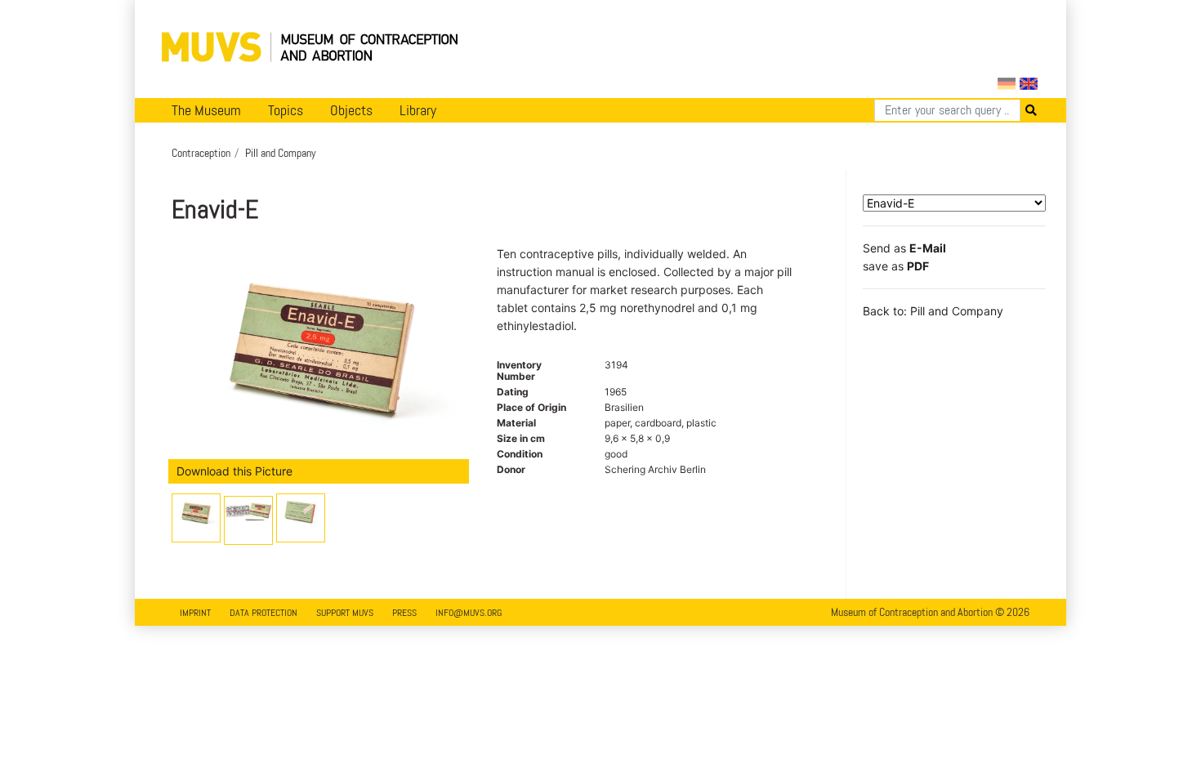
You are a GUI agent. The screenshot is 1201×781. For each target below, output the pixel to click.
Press (404, 612)
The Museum (206, 110)
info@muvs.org (468, 612)
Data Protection (263, 612)
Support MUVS (344, 612)
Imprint (195, 612)
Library (418, 110)
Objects (351, 110)
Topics (285, 110)
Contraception (201, 152)
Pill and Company (280, 152)
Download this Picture (234, 471)
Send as (904, 248)
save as (896, 266)
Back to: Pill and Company (933, 311)
